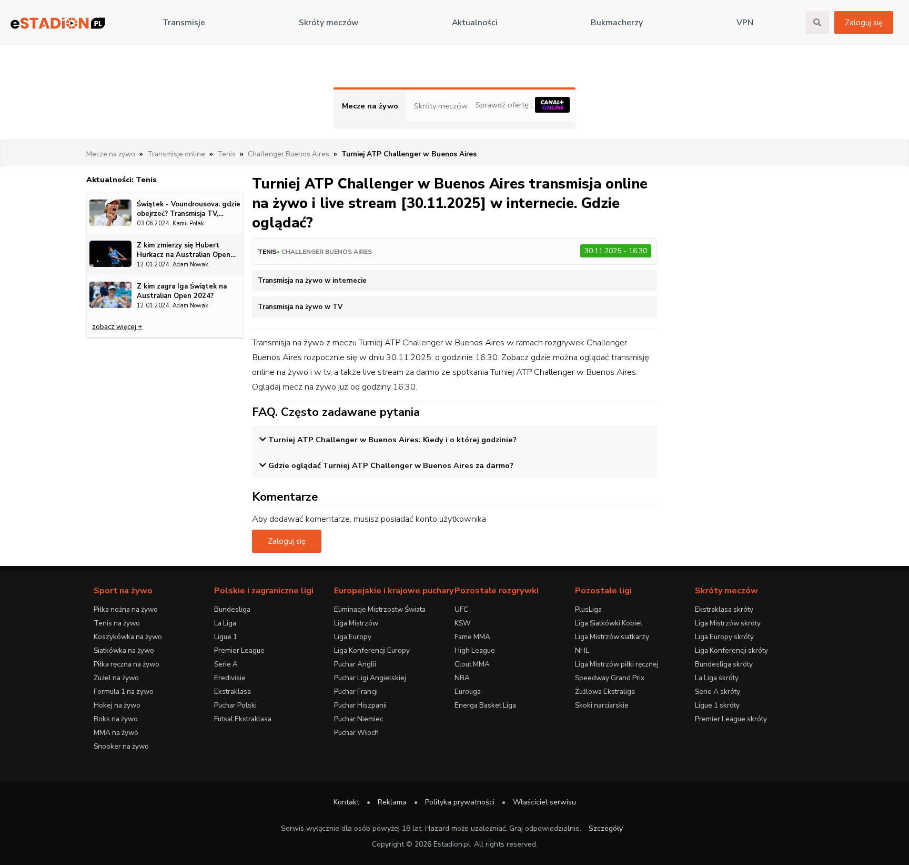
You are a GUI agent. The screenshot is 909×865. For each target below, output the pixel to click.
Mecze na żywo (370, 106)
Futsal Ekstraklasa (242, 719)
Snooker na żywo (121, 746)
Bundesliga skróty (724, 664)
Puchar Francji (356, 692)
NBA (462, 678)
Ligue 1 (225, 637)
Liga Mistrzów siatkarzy (612, 637)
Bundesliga (232, 609)
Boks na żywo (116, 719)
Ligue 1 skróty (717, 705)
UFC (461, 609)
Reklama (392, 802)
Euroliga (467, 692)
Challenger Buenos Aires (326, 251)
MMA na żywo (116, 733)
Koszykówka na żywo (128, 637)
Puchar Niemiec (358, 719)
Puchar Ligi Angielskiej (370, 678)
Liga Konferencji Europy (372, 650)
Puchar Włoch (356, 733)
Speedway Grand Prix (609, 678)
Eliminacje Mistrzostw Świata (380, 609)
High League (474, 650)
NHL (582, 650)
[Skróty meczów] (58, 23)
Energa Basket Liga (485, 705)
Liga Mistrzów (356, 623)
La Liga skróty (717, 678)
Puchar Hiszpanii (360, 705)
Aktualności (475, 22)
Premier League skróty (731, 719)
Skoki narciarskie (602, 705)
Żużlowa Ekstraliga (605, 692)
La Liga (225, 623)
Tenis (267, 251)
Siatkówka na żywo (124, 650)
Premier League (239, 650)
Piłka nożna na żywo (126, 609)
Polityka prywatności (459, 802)
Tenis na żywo (117, 623)
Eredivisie (230, 678)
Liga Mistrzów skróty (728, 623)
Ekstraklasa (232, 692)
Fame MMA (472, 637)
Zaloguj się (864, 22)
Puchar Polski (235, 705)
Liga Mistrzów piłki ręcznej (617, 664)
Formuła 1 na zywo (124, 692)
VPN (744, 22)
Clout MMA (472, 664)
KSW (462, 623)
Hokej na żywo (117, 705)
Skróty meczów (328, 22)
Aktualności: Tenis (121, 179)
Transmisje (184, 22)
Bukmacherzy (617, 22)
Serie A (226, 664)
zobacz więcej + (117, 327)
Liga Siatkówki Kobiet (608, 623)
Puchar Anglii (355, 664)
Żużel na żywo (116, 678)
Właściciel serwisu (544, 802)
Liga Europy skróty (724, 637)
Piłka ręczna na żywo (126, 664)
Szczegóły (606, 828)
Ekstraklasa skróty (724, 609)
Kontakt (346, 802)
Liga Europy (352, 637)
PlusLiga (588, 609)
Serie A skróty (717, 692)
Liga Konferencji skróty (731, 650)
